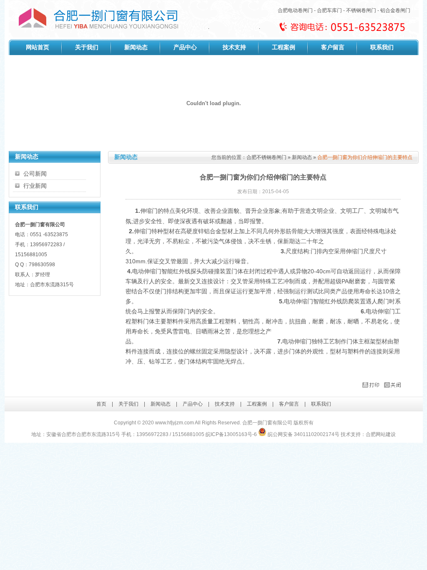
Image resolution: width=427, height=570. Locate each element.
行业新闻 (35, 185)
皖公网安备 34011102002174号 (302, 434)
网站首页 (37, 47)
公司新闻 (35, 173)
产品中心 (185, 47)
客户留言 (332, 47)
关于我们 (86, 47)
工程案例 (283, 47)
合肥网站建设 (381, 434)
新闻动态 (136, 47)
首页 (101, 404)
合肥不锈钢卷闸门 (266, 157)
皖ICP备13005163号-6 (231, 434)
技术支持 (234, 47)
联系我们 (382, 47)
